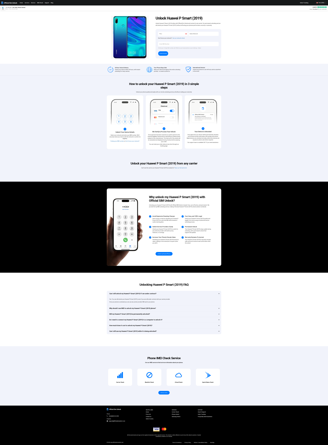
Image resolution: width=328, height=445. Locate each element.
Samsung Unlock (176, 416)
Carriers (27, 2)
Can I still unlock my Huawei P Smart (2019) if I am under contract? (132, 293)
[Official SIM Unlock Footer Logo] (114, 409)
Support (47, 2)
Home (21, 2)
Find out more (164, 392)
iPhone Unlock (175, 414)
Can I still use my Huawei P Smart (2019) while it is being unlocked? (133, 331)
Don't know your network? (132, 141)
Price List (148, 414)
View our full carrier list (181, 168)
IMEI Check (40, 2)
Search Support (202, 412)
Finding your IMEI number (117, 141)
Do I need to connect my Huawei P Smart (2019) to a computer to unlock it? (135, 320)
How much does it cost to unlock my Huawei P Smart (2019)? (130, 325)
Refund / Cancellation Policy (200, 442)
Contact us (148, 416)
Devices (33, 2)
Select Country (149, 418)
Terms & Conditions (177, 442)
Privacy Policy (187, 442)
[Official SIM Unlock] (9, 3)
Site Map (212, 442)
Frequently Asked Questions (205, 416)
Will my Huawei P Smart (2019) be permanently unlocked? (129, 314)
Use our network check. (178, 38)
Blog (52, 2)
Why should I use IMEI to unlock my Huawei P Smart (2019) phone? (132, 308)
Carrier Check (175, 412)
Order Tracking (304, 2)
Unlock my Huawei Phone (164, 253)
